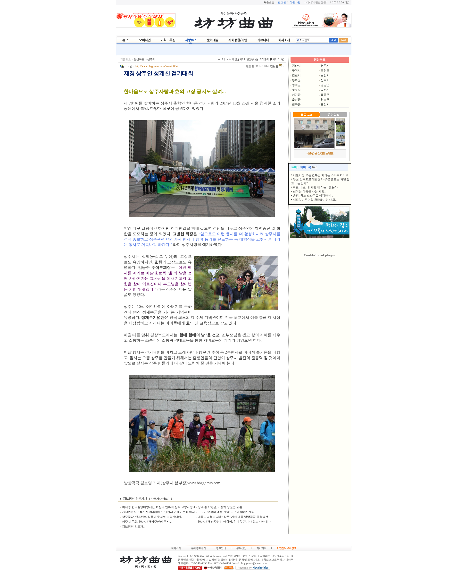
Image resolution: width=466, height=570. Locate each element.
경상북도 (139, 59)
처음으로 (125, 59)
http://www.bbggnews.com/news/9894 (156, 66)
